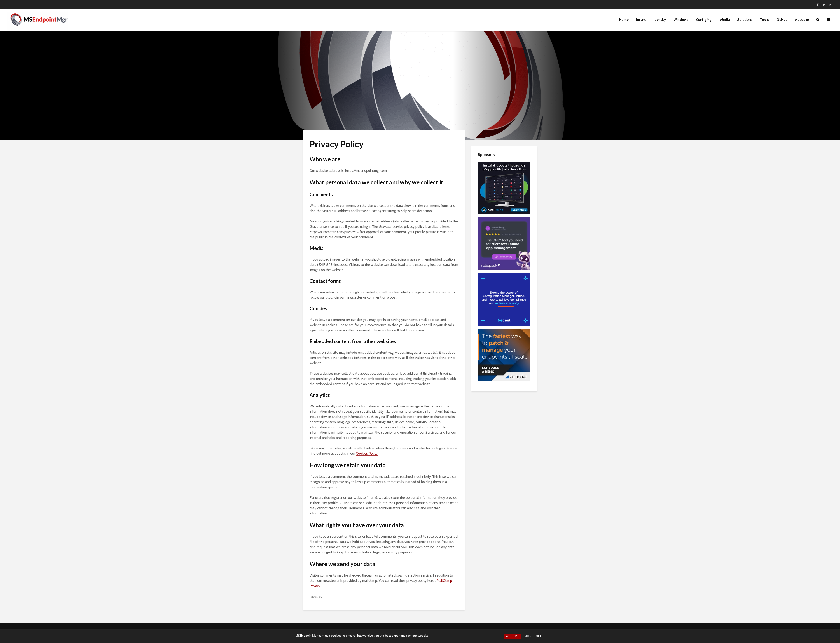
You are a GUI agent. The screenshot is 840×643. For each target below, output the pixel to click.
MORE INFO (533, 636)
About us (802, 19)
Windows (681, 19)
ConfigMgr (704, 19)
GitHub (782, 19)
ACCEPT (512, 636)
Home (624, 19)
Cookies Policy (367, 453)
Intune (641, 19)
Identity (660, 19)
